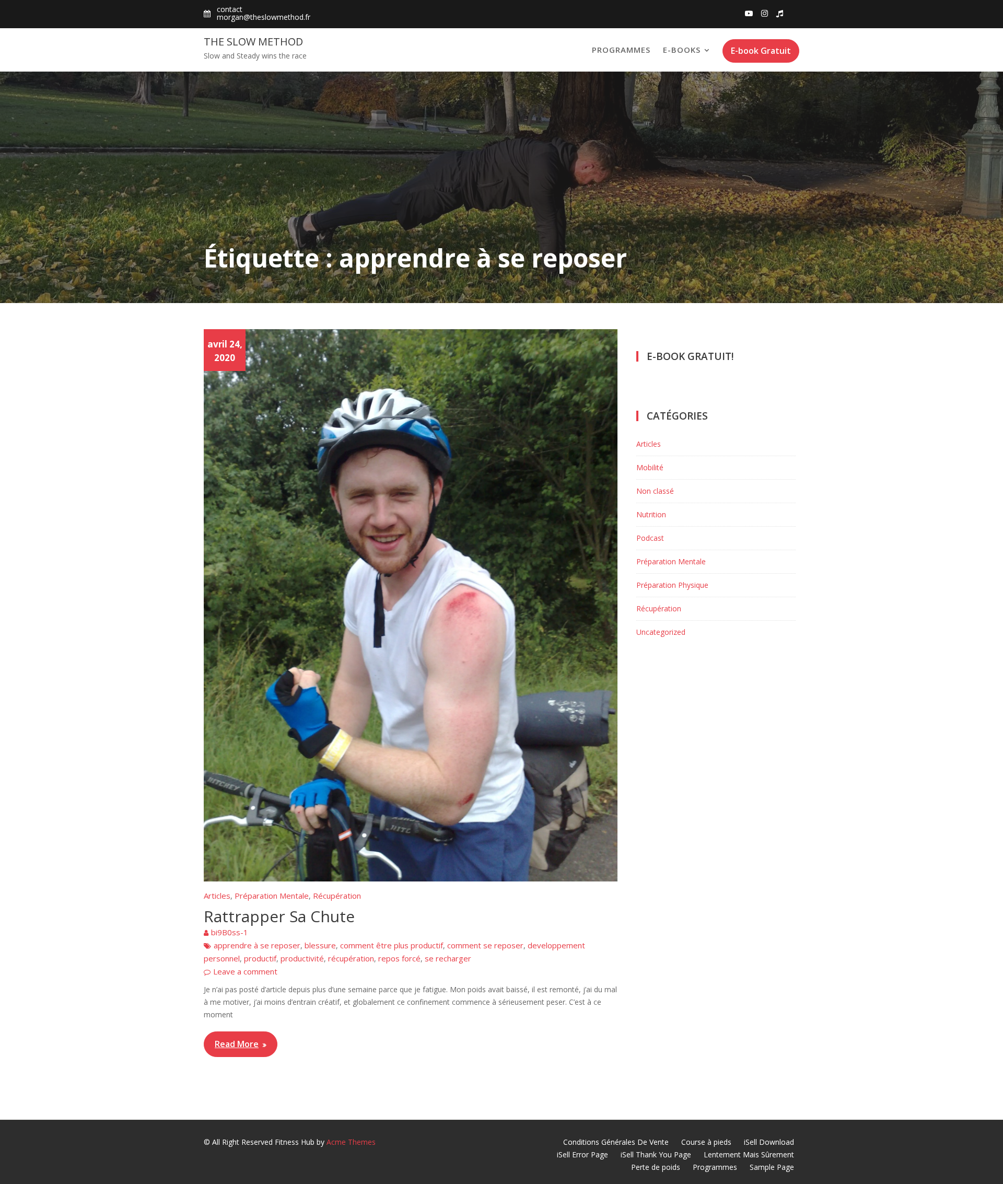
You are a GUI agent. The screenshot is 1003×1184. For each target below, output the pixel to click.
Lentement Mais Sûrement (749, 1154)
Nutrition (651, 514)
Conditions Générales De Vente (616, 1142)
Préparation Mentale (272, 895)
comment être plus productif (391, 945)
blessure (320, 945)
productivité (302, 958)
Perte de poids (655, 1167)
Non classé (655, 491)
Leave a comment (245, 971)
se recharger (448, 958)
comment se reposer (485, 945)
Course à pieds (706, 1142)
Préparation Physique (672, 585)
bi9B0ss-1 (229, 932)
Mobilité (649, 467)
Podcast (650, 538)
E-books (682, 49)
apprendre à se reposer (257, 945)
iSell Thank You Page (656, 1154)
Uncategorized (660, 632)
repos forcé (399, 958)
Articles (217, 895)
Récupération (337, 895)
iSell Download (769, 1142)
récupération (351, 958)
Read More (237, 1044)
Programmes (621, 49)
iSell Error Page (582, 1154)
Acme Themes (351, 1142)
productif (260, 958)
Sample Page (772, 1167)
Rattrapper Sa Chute (279, 916)
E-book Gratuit (761, 50)
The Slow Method (253, 41)
